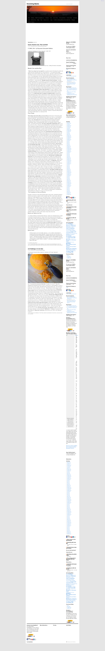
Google (67, 69)
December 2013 (69, 182)
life (74, 237)
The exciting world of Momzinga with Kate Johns (71, 559)
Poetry (41, 19)
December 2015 (69, 499)
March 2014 (68, 179)
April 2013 (68, 190)
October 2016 (69, 150)
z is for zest (58, 312)
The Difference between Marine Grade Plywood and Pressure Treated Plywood (72, 80)
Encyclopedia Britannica (53, 243)
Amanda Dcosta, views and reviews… (71, 207)
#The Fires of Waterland (71, 226)
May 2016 (68, 155)
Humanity (32, 243)
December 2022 (69, 125)
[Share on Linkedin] (73, 197)
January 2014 (69, 181)
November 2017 (69, 137)
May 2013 (68, 189)
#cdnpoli (75, 575)
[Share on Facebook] (66, 197)
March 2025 (68, 122)
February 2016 (69, 158)
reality (42, 244)
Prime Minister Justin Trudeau (71, 245)
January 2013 (69, 193)
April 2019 (68, 128)
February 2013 (69, 192)
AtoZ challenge (68, 229)
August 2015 (68, 503)
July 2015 (68, 504)
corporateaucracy (68, 231)
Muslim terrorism (38, 244)
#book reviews (68, 224)
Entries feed (68, 606)
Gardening (32, 17)
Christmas (72, 229)
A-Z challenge (72, 577)
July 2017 (68, 141)
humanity (68, 234)
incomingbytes (49, 312)
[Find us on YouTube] (73, 72)
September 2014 (69, 174)
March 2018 (68, 134)
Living (29, 19)
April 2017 (68, 144)
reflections (68, 247)
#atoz (42, 312)
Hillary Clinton (75, 233)
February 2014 (69, 180)
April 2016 (68, 156)
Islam (58, 243)
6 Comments (31, 313)
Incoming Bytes (33, 4)
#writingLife (68, 227)
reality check (45, 244)
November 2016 (69, 149)
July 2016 (68, 153)
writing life (69, 252)
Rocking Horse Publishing (71, 248)
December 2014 (69, 171)
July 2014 (68, 176)
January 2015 (69, 170)
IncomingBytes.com (70, 236)
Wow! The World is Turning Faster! (71, 87)
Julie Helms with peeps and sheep (71, 214)
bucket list (48, 243)
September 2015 (69, 502)
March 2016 (68, 157)
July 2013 (68, 187)
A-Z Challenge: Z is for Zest (35, 249)
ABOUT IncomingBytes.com (39, 17)
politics (68, 243)
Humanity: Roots (69, 17)
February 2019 (69, 129)
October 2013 (69, 184)
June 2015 (68, 505)
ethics (72, 232)
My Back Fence (33, 19)
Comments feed (69, 607)
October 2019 (69, 126)
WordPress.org (69, 608)
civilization (73, 230)
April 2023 (68, 124)
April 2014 (68, 178)
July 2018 (68, 132)
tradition (55, 244)
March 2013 (68, 191)
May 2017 (68, 143)
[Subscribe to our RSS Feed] (71, 72)
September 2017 (69, 139)
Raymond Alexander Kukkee (40, 250)
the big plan (54, 312)
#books (72, 225)
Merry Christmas (68, 238)
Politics (39, 243)
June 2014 (68, 177)
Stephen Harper (69, 249)
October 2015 (69, 501)
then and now (52, 244)
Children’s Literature (31, 21)
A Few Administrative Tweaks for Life (72, 88)
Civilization (47, 17)
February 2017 (69, 146)
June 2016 (68, 154)
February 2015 (69, 169)
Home (29, 17)
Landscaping (75, 17)
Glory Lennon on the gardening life (71, 540)
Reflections (42, 243)
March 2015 (68, 168)
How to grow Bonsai (62, 17)
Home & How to (55, 17)
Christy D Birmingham (69, 230)
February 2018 (69, 135)
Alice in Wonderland (70, 228)
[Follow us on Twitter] (68, 72)
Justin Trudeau (71, 237)
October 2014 (69, 173)
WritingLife (73, 19)
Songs (51, 19)
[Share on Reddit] (70, 197)
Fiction (51, 17)
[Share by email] (74, 197)
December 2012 (69, 194)
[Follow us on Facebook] (66, 72)
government (72, 233)
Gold (69, 233)
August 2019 (68, 127)
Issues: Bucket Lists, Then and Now (38, 44)
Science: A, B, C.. (46, 19)
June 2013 (68, 188)
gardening (67, 233)
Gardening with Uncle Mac (71, 200)
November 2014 (69, 172)
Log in (68, 605)
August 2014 (68, 175)
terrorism (48, 244)
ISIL (74, 236)
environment (68, 232)
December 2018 (69, 130)
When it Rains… (69, 211)
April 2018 (68, 133)
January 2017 (69, 147)
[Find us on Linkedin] (70, 72)
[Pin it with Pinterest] (71, 197)
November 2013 (69, 183)
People (38, 19)
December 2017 (69, 136)
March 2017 (68, 145)
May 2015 (68, 166)
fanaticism (75, 232)
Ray (67, 296)
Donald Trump (73, 231)
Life (34, 312)
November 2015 (69, 500)
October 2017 (69, 138)
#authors (70, 224)
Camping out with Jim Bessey (71, 218)
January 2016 (69, 498)
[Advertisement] (52, 33)
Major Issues (36, 243)
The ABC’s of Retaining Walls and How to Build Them (62, 19)
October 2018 (69, 131)
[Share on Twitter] (68, 197)
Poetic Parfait (72, 592)
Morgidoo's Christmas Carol (71, 240)
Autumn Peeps (69, 215)
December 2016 (69, 148)
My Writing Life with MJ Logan (71, 210)
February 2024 (69, 123)
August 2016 (68, 152)
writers (75, 250)
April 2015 (68, 167)
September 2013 (69, 185)
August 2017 (68, 140)
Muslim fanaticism (32, 244)
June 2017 (68, 142)
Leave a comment (59, 244)
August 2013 (68, 186)
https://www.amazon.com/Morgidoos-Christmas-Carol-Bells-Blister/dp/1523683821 (71, 447)
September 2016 (69, 151)
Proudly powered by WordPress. (71, 641)
